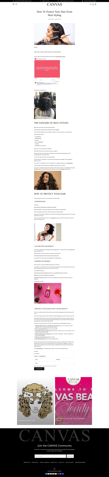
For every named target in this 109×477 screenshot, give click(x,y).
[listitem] (54, 469)
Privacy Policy (54, 462)
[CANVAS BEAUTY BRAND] (54, 4)
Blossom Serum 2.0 (54, 325)
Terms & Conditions (44, 462)
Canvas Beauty (39, 348)
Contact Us (61, 462)
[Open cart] (95, 4)
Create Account (69, 462)
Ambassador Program (80, 462)
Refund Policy (35, 462)
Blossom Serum (43, 325)
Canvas (36, 325)
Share (37, 351)
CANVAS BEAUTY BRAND (56, 471)
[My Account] (93, 4)
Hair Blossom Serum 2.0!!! (26, 420)
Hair (39, 325)
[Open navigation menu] (13, 4)
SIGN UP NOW (70, 456)
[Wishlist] (90, 4)
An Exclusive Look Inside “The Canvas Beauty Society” (70, 419)
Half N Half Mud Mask (39, 338)
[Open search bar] (16, 4)
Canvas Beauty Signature (40, 330)
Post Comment (39, 368)
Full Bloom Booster (41, 337)
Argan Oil (48, 330)
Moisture (37, 328)
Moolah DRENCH (42, 328)
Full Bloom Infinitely (43, 333)
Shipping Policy (27, 462)
